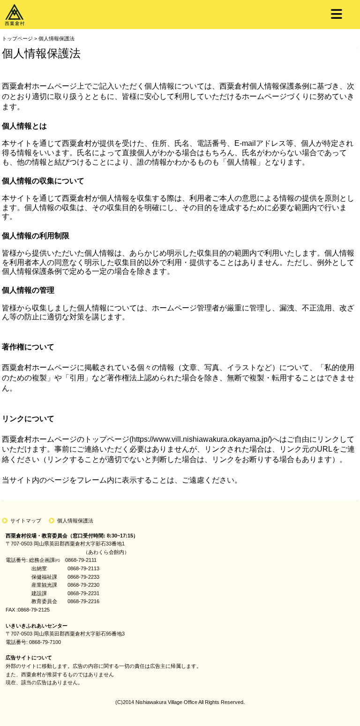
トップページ (17, 38)
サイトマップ (25, 520)
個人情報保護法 (56, 38)
